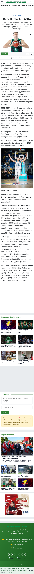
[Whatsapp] (21, 554)
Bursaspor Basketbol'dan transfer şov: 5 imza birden (25, 331)
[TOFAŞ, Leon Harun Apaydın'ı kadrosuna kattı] (8, 355)
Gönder (5, 412)
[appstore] (12, 558)
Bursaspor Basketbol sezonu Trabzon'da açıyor (8, 345)
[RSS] (24, 554)
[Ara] (31, 2)
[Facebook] (9, 554)
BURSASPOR (5, 5)
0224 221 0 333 (18, 545)
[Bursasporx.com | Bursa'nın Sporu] (16, 1)
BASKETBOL (16, 5)
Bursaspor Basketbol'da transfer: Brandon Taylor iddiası (25, 346)
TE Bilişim (21, 565)
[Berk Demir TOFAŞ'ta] (17, 42)
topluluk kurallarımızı (18, 418)
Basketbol (17, 16)
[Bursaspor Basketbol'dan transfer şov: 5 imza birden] (25, 324)
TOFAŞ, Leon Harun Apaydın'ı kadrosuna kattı (8, 361)
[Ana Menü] (2, 1)
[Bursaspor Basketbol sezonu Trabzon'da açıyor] (8, 339)
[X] (12, 554)
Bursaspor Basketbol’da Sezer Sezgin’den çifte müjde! (24, 362)
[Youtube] (18, 554)
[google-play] (21, 558)
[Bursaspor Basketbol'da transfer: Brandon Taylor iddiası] (25, 339)
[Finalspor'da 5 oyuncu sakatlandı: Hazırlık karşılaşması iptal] (8, 324)
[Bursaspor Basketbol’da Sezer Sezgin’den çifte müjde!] (25, 355)
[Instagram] (15, 554)
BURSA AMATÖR (28, 5)
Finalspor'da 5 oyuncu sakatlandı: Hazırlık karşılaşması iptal (7, 331)
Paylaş (5, 54)
